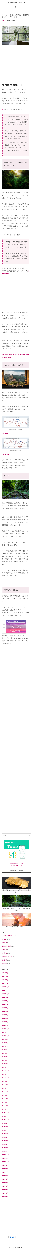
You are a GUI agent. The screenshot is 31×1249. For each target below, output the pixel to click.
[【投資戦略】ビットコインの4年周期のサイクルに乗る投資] (16, 883)
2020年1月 (5, 1151)
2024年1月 (5, 983)
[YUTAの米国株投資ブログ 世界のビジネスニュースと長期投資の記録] (16, 2)
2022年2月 (5, 1064)
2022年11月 (5, 1032)
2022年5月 (5, 1053)
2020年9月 (5, 1123)
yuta (4, 20)
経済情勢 (4, 960)
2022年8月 (5, 1043)
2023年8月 (5, 1001)
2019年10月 (5, 1161)
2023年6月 (5, 1008)
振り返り (4, 953)
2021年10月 (5, 1078)
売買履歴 (4, 942)
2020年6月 (5, 1133)
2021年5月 (5, 1095)
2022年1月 (5, 1067)
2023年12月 (5, 987)
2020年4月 (5, 1140)
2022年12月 (5, 1029)
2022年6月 (5, 1050)
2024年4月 (5, 973)
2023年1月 (5, 1025)
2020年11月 (5, 1116)
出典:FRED (5, 433)
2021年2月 (5, 1105)
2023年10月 (5, 994)
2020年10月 (5, 1119)
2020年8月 (5, 1126)
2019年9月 (5, 1165)
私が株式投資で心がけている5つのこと (16, 926)
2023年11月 (5, 990)
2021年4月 (5, 1098)
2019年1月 (5, 1193)
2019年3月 (5, 1186)
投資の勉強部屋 (6, 946)
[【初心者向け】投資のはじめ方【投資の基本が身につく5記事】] (16, 901)
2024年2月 (5, 980)
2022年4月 (5, 1057)
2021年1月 (5, 1109)
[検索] (29, 835)
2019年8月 (5, 1168)
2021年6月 (5, 1091)
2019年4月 (5, 1182)
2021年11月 (5, 1074)
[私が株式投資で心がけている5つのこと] (16, 919)
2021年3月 (5, 1102)
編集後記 (4, 963)
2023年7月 (5, 1004)
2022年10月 (5, 1036)
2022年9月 (5, 1039)
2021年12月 (5, 1071)
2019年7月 (5, 1172)
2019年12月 (5, 1154)
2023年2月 (5, 1022)
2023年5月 (5, 1011)
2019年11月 (5, 1158)
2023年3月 (5, 1018)
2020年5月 (5, 1137)
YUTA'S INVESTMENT (15, 1247)
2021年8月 (5, 1084)
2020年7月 (5, 1130)
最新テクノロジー (7, 956)
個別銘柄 (4, 939)
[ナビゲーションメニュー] (15, 7)
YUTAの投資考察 (7, 935)
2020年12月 (5, 1112)
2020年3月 (5, 1144)
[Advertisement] (15, 66)
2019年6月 (5, 1175)
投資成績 (4, 949)
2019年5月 (5, 1179)
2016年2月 (5, 1196)
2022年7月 (5, 1046)
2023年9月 (5, 997)
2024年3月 (5, 976)
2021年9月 (5, 1081)
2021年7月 (5, 1088)
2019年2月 (5, 1189)
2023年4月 (5, 1015)
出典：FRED (5, 454)
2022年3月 (5, 1060)
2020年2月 (5, 1147)
